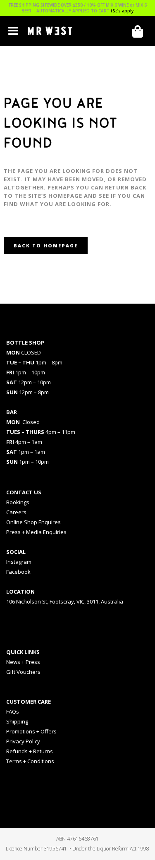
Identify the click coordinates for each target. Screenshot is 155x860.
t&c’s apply (122, 11)
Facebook (18, 571)
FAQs (12, 711)
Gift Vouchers (23, 672)
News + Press (23, 662)
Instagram (18, 561)
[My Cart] (140, 31)
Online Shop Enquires (33, 522)
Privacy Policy (23, 741)
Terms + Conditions (30, 761)
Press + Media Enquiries (36, 532)
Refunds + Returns (29, 751)
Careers (16, 512)
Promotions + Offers (31, 731)
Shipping (17, 721)
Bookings (17, 502)
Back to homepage (46, 245)
